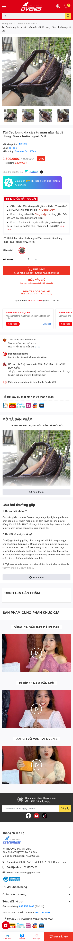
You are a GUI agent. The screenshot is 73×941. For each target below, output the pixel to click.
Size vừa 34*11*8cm (25, 151)
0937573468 (30, 867)
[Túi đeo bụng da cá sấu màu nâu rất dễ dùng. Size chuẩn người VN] (36, 71)
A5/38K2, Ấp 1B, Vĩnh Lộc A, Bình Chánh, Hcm (41, 862)
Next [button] (67, 71)
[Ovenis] (30, 6)
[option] (36, 71)
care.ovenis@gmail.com (27, 872)
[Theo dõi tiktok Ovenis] (44, 815)
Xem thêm (38, 491)
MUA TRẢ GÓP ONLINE (36, 292)
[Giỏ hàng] (66, 6)
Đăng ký (65, 808)
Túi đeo (13, 147)
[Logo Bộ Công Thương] (11, 879)
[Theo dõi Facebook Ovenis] (28, 815)
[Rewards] (6, 925)
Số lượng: (8, 259)
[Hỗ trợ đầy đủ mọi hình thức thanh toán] (23, 405)
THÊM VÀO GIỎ (36, 281)
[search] (68, 16)
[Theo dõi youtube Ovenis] (36, 815)
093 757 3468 (35, 300)
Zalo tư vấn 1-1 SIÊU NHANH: (26, 912)
